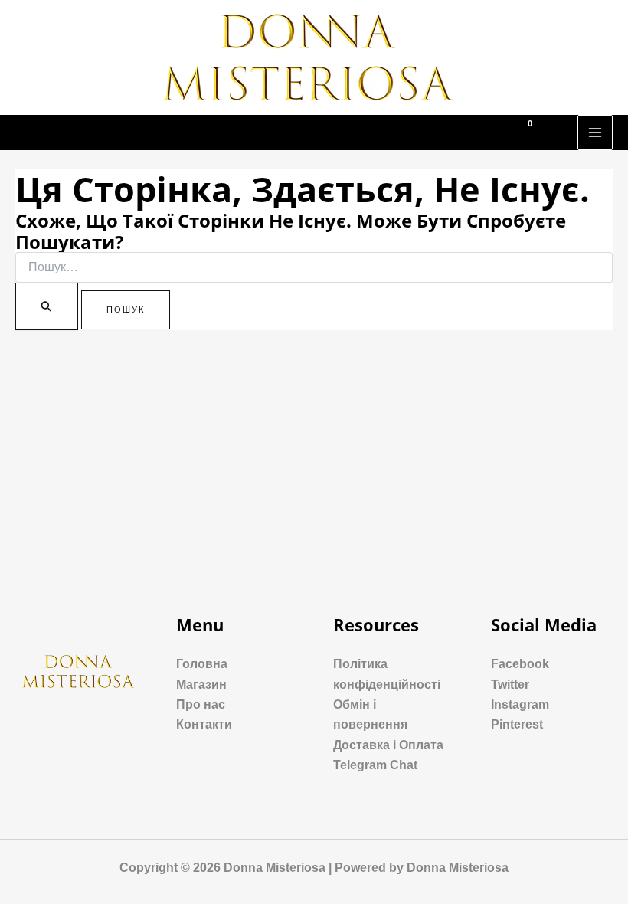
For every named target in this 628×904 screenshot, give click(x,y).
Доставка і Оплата (388, 745)
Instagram (520, 704)
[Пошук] (46, 306)
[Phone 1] (466, 133)
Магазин (201, 684)
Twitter (510, 684)
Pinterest (517, 724)
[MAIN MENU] (595, 132)
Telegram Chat (375, 764)
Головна (201, 663)
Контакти (204, 724)
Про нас (200, 704)
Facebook (520, 663)
